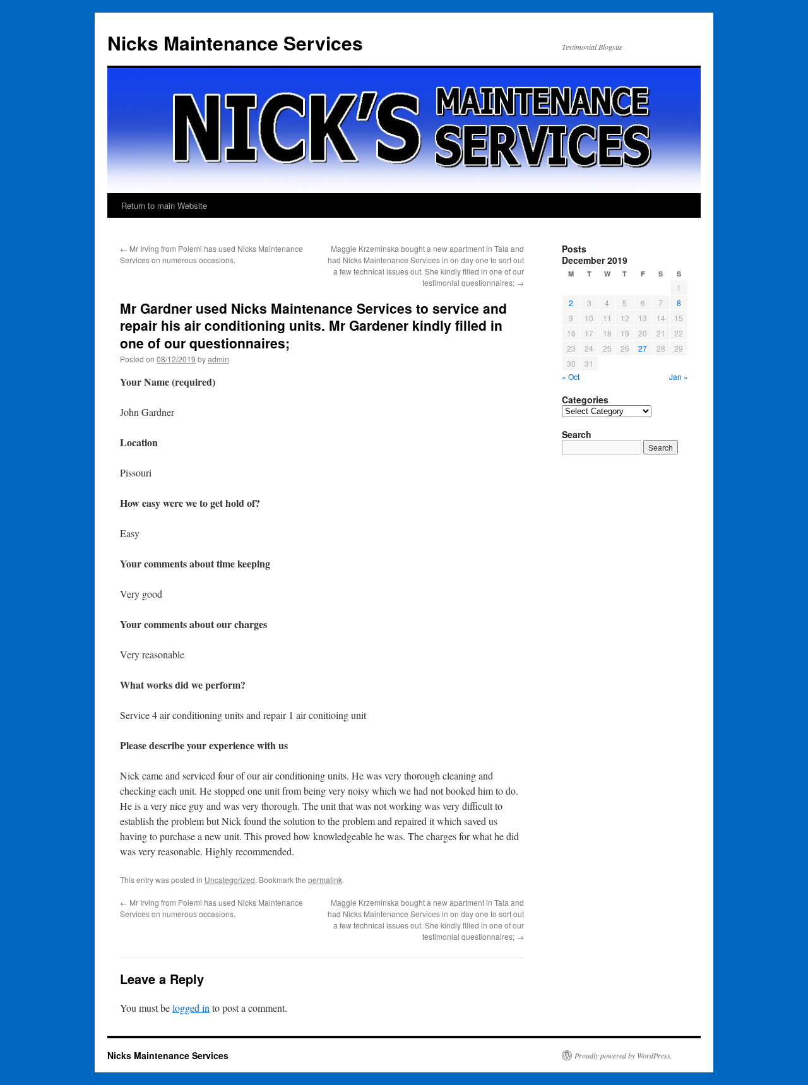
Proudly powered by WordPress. (623, 1055)
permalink (325, 879)
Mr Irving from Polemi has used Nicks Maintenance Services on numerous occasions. (211, 254)
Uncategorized (230, 879)
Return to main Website (164, 205)
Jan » (678, 376)
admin (218, 358)
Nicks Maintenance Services (235, 42)
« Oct (570, 376)
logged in (191, 1007)
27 (642, 348)
